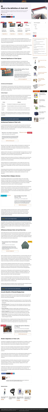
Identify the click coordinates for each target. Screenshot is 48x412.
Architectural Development (39, 41)
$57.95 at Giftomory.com (10, 140)
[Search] (45, 1)
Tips (7, 3)
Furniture (4, 3)
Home (2, 3)
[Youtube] (35, 36)
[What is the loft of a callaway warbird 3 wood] (12, 389)
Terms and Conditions (22, 410)
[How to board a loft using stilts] (4, 389)
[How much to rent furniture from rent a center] (20, 389)
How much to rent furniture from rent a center (20, 398)
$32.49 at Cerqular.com (10, 251)
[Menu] (2, 1)
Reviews (36, 28)
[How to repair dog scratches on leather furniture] (28, 389)
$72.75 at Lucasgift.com (23, 79)
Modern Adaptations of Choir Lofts (40, 53)
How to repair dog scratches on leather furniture (28, 398)
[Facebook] (33, 36)
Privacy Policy (27, 410)
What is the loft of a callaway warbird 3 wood (12, 398)
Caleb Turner (3, 14)
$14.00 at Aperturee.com (23, 334)
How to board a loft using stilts (4, 397)
